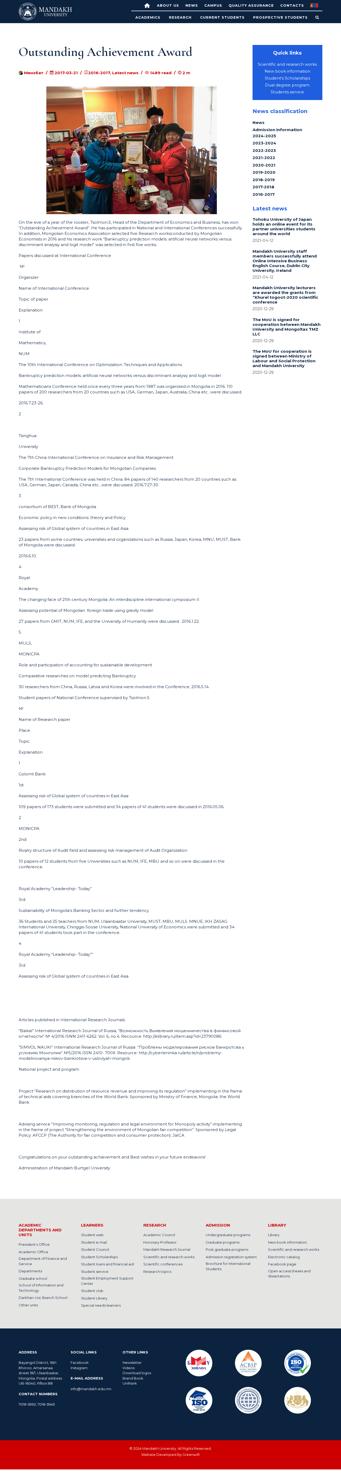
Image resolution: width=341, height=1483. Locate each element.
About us (168, 5)
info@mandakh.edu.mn (91, 1389)
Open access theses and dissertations (289, 1273)
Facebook (80, 1362)
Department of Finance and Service (43, 1261)
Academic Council (159, 1235)
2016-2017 (264, 194)
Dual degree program (287, 85)
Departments (30, 1271)
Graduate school (33, 1278)
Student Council (95, 1249)
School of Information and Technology (41, 1288)
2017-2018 (263, 186)
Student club (92, 1291)
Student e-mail (94, 1242)
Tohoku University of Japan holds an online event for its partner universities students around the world (284, 226)
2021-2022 (264, 157)
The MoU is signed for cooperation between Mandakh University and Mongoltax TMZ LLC (286, 327)
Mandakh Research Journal (166, 1249)
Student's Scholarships (287, 78)
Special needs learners (101, 1305)
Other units (28, 1305)
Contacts (292, 5)
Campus (213, 5)
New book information (287, 71)
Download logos (137, 1373)
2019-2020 (264, 172)
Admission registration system (231, 1257)
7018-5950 (27, 1404)
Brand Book (133, 1378)
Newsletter (133, 1362)
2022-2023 (264, 150)
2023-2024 (264, 143)
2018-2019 (264, 179)
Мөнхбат (33, 72)
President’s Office (34, 1244)
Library (273, 1235)
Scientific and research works (287, 64)
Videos (129, 1368)
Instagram (79, 1368)
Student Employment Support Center (107, 1281)
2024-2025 (264, 135)
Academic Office (33, 1252)
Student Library (94, 1298)
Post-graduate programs (227, 1249)
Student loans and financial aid (107, 1264)
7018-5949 (46, 1404)
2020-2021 (264, 165)
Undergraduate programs (228, 1235)
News (191, 5)
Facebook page (282, 1264)
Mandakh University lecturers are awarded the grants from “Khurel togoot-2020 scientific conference (285, 295)
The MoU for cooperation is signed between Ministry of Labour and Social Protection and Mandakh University (284, 358)
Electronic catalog (284, 1257)
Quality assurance (251, 5)
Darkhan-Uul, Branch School (43, 1297)
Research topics (157, 1271)
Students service (287, 91)
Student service (94, 1271)
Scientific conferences (162, 1264)
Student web (92, 1235)
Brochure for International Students (228, 1266)
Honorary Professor (160, 1242)
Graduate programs (222, 1242)
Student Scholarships (99, 1257)
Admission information (277, 129)
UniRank (130, 1383)
